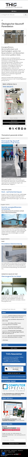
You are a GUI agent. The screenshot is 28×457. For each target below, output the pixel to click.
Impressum (14, 450)
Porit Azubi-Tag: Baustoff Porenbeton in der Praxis (10, 142)
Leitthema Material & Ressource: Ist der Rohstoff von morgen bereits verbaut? (14, 316)
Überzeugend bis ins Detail (11, 276)
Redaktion (20, 450)
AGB (2, 450)
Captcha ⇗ (19, 370)
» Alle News (5, 340)
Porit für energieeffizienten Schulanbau (11, 208)
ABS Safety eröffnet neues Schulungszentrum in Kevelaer (11, 323)
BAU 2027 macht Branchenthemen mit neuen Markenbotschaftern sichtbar (13, 336)
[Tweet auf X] (13, 129)
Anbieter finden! (14, 443)
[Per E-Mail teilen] (22, 128)
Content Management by (7, 454)
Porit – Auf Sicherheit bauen (11, 192)
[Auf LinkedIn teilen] (19, 129)
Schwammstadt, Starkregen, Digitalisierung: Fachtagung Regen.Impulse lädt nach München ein (13, 332)
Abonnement (14, 121)
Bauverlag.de (4, 455)
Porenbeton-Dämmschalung (11, 244)
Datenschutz (7, 450)
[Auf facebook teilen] (10, 129)
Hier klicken (16, 369)
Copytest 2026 (11, 452)
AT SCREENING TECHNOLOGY (9, 419)
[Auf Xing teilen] (16, 129)
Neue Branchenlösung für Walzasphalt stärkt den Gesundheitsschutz (13, 327)
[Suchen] (25, 15)
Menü (14, 11)
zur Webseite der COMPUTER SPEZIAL (11, 395)
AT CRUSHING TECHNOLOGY (11, 419)
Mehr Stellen (14, 348)
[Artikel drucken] (25, 128)
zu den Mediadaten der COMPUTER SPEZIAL (13, 393)
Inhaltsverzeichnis (14, 123)
